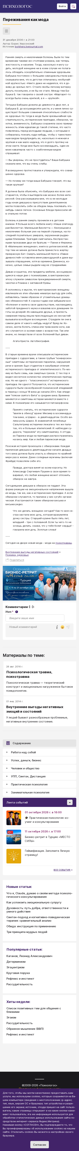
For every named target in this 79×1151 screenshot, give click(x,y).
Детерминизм (16, 961)
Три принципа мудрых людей (26, 932)
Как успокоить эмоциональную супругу (34, 902)
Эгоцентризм (15, 967)
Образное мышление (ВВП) (25, 1028)
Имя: (11, 611)
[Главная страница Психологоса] (19, 6)
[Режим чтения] (6, 31)
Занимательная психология (30, 792)
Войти (62, 6)
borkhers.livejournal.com (29, 46)
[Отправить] (68, 627)
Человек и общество (25, 768)
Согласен (39, 1144)
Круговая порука (18, 973)
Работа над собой (23, 752)
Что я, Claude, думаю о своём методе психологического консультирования (39, 895)
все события (62, 870)
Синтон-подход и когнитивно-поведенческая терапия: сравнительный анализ (38, 918)
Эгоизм (11, 1017)
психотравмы (63, 542)
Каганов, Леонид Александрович (29, 956)
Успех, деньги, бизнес (26, 760)
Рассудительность (19, 984)
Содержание (22, 743)
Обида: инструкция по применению (31, 926)
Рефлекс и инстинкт (20, 978)
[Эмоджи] (62, 627)
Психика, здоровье (17, 554)
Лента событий (17, 802)
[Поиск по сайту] (73, 6)
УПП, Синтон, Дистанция (28, 776)
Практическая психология (29, 784)
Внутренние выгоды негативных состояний (32, 552)
